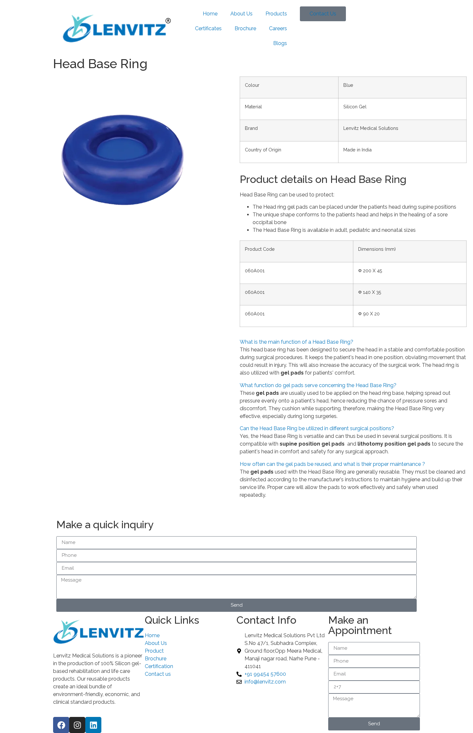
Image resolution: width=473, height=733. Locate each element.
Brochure (245, 28)
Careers (278, 28)
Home (210, 14)
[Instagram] (77, 725)
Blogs (280, 43)
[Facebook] (61, 725)
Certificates (208, 28)
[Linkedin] (93, 725)
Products (276, 14)
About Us (241, 14)
